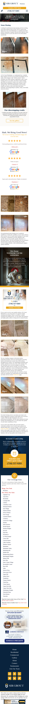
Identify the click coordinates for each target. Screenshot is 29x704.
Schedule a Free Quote (14, 307)
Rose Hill (5, 566)
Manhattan (5, 546)
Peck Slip (5, 560)
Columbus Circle (7, 504)
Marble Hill (6, 552)
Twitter (19, 674)
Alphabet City (6, 494)
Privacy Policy (17, 694)
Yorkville (5, 596)
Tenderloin (5, 578)
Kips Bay (5, 532)
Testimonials (14, 666)
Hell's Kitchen (6, 524)
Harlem (5, 522)
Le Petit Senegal (7, 536)
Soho (4, 568)
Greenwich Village (7, 520)
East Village (6, 508)
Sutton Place (6, 576)
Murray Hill (6, 558)
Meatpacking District (8, 554)
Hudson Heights (7, 528)
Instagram (9, 674)
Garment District (7, 516)
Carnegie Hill (6, 500)
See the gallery (14, 120)
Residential (14, 652)
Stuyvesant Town (7, 572)
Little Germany (7, 542)
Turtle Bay (5, 582)
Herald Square (6, 526)
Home (14, 649)
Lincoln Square (7, 540)
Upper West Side (7, 588)
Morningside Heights (8, 556)
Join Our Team (14, 669)
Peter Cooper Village (8, 562)
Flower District (6, 512)
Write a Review (2, 11)
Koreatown (6, 534)
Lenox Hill (5, 538)
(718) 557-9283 (13, 11)
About (14, 660)
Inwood (5, 530)
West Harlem (6, 594)
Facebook (14, 674)
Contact (14, 663)
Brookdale (5, 498)
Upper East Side (7, 586)
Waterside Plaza (7, 592)
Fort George (6, 514)
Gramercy (5, 518)
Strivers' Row (6, 570)
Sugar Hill (5, 574)
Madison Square (7, 544)
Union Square (6, 584)
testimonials (16, 374)
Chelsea (5, 502)
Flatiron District (7, 510)
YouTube (9, 678)
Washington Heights (8, 590)
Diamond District (7, 506)
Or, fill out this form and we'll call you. (14, 465)
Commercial (14, 655)
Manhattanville (6, 550)
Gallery (14, 658)
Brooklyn (5, 490)
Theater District (7, 580)
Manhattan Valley (7, 548)
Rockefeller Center (7, 564)
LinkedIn (14, 678)
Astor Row (6, 496)
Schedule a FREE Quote (14, 8)
